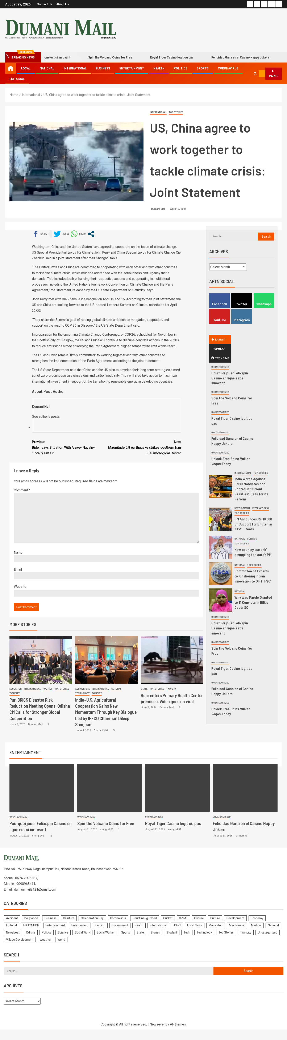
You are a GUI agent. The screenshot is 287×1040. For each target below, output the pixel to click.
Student (171, 932)
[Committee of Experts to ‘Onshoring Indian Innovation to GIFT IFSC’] (220, 573)
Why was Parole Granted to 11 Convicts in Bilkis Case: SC (253, 602)
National (47, 68)
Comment (22, 490)
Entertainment (131, 68)
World (61, 939)
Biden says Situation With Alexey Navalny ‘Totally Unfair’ (63, 447)
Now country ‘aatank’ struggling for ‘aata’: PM (252, 552)
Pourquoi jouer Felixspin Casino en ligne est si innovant (229, 378)
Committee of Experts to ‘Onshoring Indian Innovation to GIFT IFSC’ (252, 576)
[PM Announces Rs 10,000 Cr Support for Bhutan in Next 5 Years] (220, 519)
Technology (82, 693)
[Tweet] (61, 234)
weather (45, 939)
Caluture (68, 918)
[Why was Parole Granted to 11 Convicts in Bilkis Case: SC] (220, 600)
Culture (199, 918)
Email (18, 570)
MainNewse (237, 925)
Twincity (14, 693)
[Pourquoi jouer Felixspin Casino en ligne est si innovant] (41, 788)
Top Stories (176, 112)
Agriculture (82, 689)
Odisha (30, 932)
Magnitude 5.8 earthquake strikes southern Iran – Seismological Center (144, 447)
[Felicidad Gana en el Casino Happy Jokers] (245, 788)
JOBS (177, 925)
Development (242, 508)
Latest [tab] (220, 339)
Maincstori (215, 925)
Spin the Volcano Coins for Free (93, 57)
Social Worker (106, 932)
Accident (12, 918)
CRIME (183, 918)
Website (20, 587)
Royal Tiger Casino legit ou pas (154, 57)
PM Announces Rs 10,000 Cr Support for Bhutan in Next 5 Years (253, 524)
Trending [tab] (222, 358)
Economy (257, 918)
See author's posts (46, 417)
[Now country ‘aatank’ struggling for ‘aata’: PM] (220, 547)
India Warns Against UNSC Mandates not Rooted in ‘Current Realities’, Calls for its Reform (251, 488)
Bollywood (31, 918)
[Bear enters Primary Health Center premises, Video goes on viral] (172, 660)
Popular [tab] (218, 348)
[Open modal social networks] (91, 234)
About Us (62, 4)
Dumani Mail (158, 208)
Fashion (100, 925)
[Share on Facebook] (39, 234)
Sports (203, 68)
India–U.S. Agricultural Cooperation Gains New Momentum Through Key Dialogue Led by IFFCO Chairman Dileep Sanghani (106, 712)
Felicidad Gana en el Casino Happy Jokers (223, 57)
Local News (194, 925)
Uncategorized (220, 367)
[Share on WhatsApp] (78, 234)
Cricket (167, 918)
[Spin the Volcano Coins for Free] (109, 788)
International (75, 68)
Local (25, 68)
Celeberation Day (92, 918)
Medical (256, 925)
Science (63, 932)
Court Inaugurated (145, 918)
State (144, 689)
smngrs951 (39, 835)
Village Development (19, 939)
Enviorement (79, 925)
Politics (180, 68)
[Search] (255, 74)
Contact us (44, 4)
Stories (155, 932)
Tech (187, 932)
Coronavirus (228, 68)
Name (18, 553)
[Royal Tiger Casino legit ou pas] (177, 788)
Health (159, 68)
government (120, 925)
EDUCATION (15, 689)
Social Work (82, 932)
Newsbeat (13, 932)
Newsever (157, 1024)
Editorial (17, 79)
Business (103, 68)
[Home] (10, 68)
